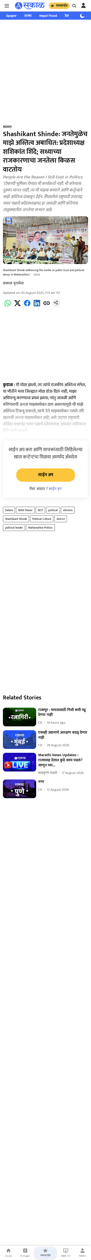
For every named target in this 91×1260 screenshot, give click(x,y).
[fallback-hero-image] (19, 717)
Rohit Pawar (25, 510)
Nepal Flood (48, 15)
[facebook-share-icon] (27, 306)
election (68, 510)
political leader (14, 527)
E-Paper (25, 1255)
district (61, 518)
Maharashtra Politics (40, 527)
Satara (9, 510)
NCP (40, 510)
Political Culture (41, 518)
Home (8, 1255)
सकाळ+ (82, 1255)
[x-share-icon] (17, 306)
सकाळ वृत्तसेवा (13, 283)
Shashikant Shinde (16, 518)
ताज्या (28, 15)
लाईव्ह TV (65, 1255)
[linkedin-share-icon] (37, 306)
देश (67, 15)
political (53, 510)
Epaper (11, 15)
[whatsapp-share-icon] (8, 306)
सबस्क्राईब (61, 5)
